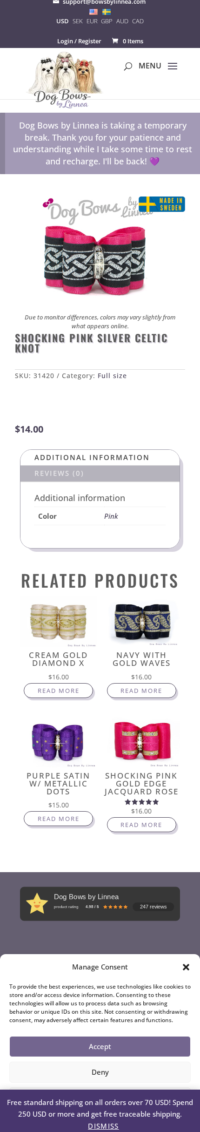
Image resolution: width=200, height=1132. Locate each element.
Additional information (92, 457)
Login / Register (79, 41)
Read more (59, 690)
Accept (100, 1046)
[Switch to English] (93, 11)
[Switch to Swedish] (106, 11)
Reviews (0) (59, 473)
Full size (112, 375)
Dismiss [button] (103, 1126)
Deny (100, 1072)
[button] (186, 967)
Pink (111, 516)
